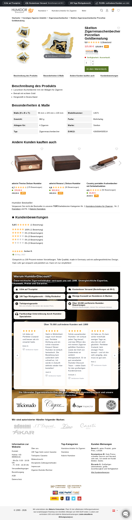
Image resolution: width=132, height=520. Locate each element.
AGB (14, 476)
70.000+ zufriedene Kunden (114, 3)
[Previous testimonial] (17, 355)
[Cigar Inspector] (82, 405)
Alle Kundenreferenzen (100, 472)
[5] (99, 42)
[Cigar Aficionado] (26, 405)
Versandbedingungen (20, 468)
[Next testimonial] (114, 355)
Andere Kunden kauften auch (82, 76)
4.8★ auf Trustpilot (12, 3)
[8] (23, 187)
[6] (21, 187)
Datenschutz (17, 479)
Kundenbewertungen (109, 76)
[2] (91, 42)
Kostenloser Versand (46, 3)
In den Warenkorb (97, 69)
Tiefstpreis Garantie (39, 456)
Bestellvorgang (18, 472)
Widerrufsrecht (37, 459)
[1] (89, 42)
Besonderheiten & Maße (53, 76)
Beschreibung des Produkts (26, 76)
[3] (94, 42)
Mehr (84, 11)
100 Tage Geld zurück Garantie (43, 452)
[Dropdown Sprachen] (115, 510)
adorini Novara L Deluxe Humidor (64, 183)
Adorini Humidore (38, 209)
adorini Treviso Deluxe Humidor (27, 183)
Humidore (16, 209)
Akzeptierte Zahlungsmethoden (43, 463)
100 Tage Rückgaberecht (80, 3)
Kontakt (15, 451)
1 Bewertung (106, 42)
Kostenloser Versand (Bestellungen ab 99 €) (93, 289)
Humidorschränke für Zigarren (99, 206)
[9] (24, 187)
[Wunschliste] (118, 11)
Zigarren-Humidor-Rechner (41, 470)
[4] (96, 42)
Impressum (35, 466)
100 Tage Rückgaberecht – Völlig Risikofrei (40, 296)
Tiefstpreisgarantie (28, 303)
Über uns (35, 448)
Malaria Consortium (57, 509)
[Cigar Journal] (54, 405)
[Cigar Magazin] (111, 405)
